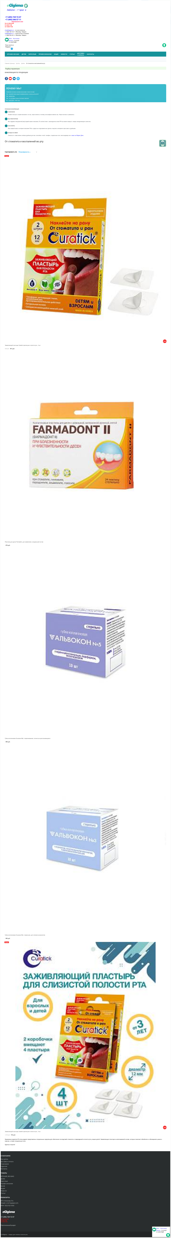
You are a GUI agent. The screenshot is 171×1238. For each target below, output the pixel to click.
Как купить (4, 1159)
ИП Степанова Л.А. (7, 1201)
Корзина (11, 40)
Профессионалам (7, 1184)
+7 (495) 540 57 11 (13, 19)
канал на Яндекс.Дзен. (77, 135)
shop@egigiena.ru (9, 30)
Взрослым (4, 1181)
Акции (3, 1188)
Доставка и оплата (7, 1162)
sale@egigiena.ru (9, 33)
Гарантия (4, 1166)
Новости (4, 1191)
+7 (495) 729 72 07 (13, 17)
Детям (3, 1179)
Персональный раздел (8, 1225)
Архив (3, 1186)
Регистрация (16, 38)
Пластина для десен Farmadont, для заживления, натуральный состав (24, 542)
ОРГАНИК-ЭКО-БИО (7, 1176)
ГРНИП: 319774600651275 (9, 1203)
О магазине (5, 1164)
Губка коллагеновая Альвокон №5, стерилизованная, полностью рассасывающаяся (27, 738)
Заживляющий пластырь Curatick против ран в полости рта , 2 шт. (23, 345)
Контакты (4, 1169)
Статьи (3, 1193)
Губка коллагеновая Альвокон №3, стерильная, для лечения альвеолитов (25, 935)
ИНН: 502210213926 (7, 1206)
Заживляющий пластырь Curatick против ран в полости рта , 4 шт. (23, 1131)
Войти (10, 38)
